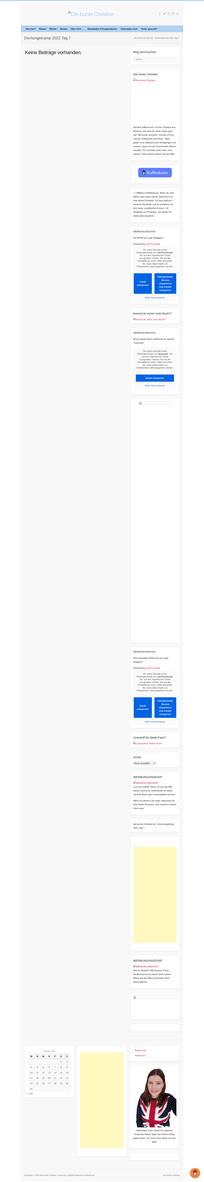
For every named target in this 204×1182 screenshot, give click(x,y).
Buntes (63, 29)
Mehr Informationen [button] (155, 297)
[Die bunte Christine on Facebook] (160, 14)
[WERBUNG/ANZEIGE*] (145, 783)
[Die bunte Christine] (155, 100)
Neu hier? (31, 29)
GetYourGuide (153, 244)
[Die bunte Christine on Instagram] (173, 14)
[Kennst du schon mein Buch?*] (149, 319)
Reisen (42, 29)
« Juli (30, 1093)
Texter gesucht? (149, 29)
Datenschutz (140, 1050)
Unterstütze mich (129, 29)
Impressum (140, 1055)
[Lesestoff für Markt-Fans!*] (147, 743)
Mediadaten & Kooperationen (102, 29)
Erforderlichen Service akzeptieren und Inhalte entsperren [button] (165, 283)
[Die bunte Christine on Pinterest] (169, 14)
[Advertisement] (155, 895)
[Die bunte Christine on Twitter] (164, 14)
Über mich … (77, 29)
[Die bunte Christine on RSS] (177, 14)
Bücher (53, 29)
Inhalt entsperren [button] (143, 283)
